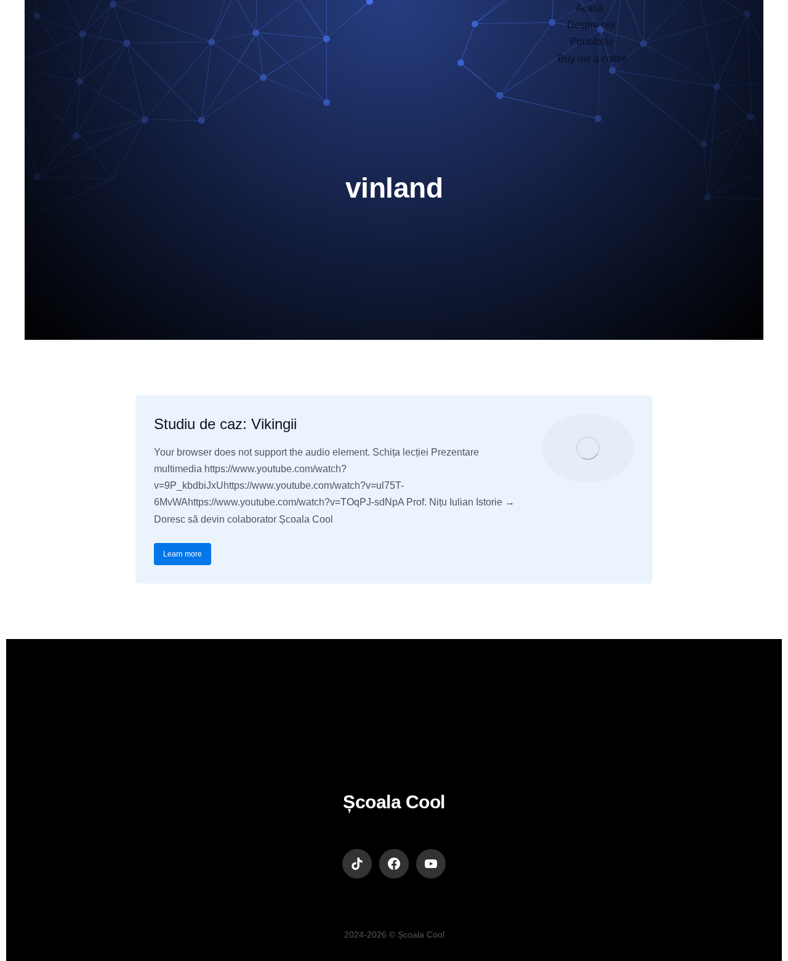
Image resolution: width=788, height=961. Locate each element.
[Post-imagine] (588, 448)
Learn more (182, 554)
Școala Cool (394, 802)
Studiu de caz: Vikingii (225, 424)
